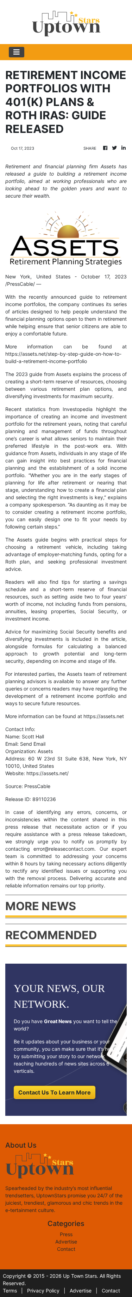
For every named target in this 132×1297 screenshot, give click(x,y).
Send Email (32, 744)
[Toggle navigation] (16, 52)
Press (66, 1234)
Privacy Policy (43, 1291)
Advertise (66, 1242)
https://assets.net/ (47, 773)
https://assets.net (103, 716)
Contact (66, 1249)
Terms (10, 1291)
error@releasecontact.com (63, 849)
